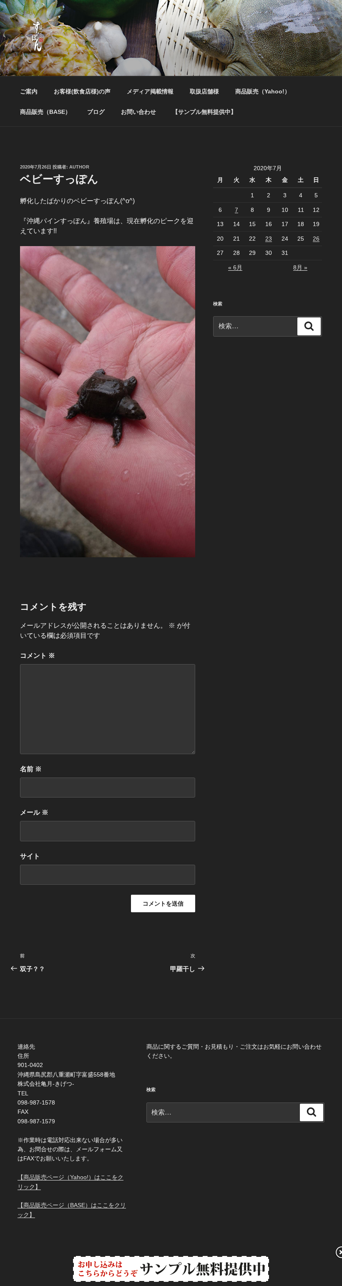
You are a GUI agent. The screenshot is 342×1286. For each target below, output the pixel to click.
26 (316, 238)
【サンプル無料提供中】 (204, 111)
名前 (31, 769)
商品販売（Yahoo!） (262, 91)
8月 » (300, 267)
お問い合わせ (138, 111)
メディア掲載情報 (150, 91)
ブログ (96, 111)
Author (79, 166)
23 (268, 238)
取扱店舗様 (204, 91)
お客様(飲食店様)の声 (82, 91)
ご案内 (29, 91)
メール (34, 812)
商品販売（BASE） (45, 111)
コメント (37, 655)
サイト (30, 856)
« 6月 (235, 267)
